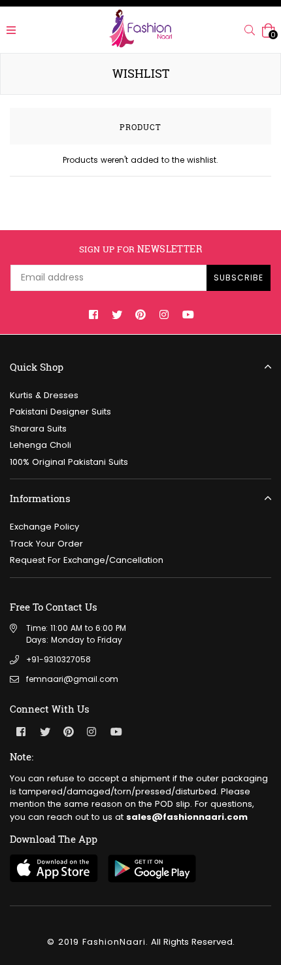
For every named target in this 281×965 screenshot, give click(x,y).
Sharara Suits (38, 428)
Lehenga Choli (40, 445)
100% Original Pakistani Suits (69, 462)
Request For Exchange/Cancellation (86, 560)
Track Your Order (46, 543)
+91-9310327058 (58, 659)
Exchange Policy (44, 526)
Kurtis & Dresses (44, 395)
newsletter (140, 249)
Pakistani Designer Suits (60, 411)
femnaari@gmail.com (72, 679)
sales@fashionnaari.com (187, 817)
